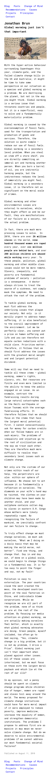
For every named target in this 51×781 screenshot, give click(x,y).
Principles (26, 13)
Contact (10, 16)
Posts (17, 6)
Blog (7, 6)
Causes (33, 9)
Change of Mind (33, 6)
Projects (11, 13)
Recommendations (15, 9)
